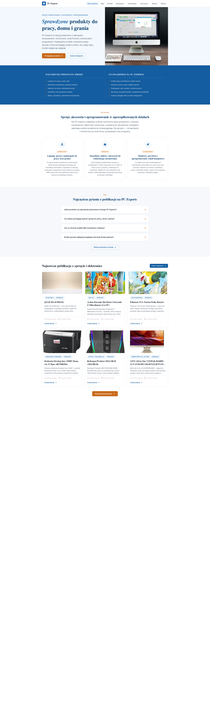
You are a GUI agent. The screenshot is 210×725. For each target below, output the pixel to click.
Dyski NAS (49, 298)
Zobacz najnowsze (158, 266)
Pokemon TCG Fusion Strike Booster (147, 302)
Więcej (154, 3)
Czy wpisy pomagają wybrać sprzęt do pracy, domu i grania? (89, 219)
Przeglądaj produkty (52, 56)
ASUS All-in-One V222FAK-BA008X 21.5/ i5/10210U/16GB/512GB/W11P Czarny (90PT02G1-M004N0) (147, 364)
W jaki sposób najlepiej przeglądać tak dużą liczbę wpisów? (89, 237)
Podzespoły (132, 3)
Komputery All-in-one (140, 357)
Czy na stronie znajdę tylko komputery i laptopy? (84, 228)
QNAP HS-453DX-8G (54, 302)
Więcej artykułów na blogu (104, 247)
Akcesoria (144, 3)
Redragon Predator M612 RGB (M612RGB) (101, 362)
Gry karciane (136, 298)
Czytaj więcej (49, 323)
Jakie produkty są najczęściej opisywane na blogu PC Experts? (90, 209)
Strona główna (92, 3)
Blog (102, 3)
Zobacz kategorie (76, 56)
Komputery (120, 3)
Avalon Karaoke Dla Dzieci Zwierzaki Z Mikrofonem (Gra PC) (104, 303)
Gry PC (91, 298)
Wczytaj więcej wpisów (103, 394)
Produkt (110, 3)
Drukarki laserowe (53, 357)
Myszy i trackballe (96, 357)
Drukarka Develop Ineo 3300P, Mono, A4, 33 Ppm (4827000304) (61, 362)
